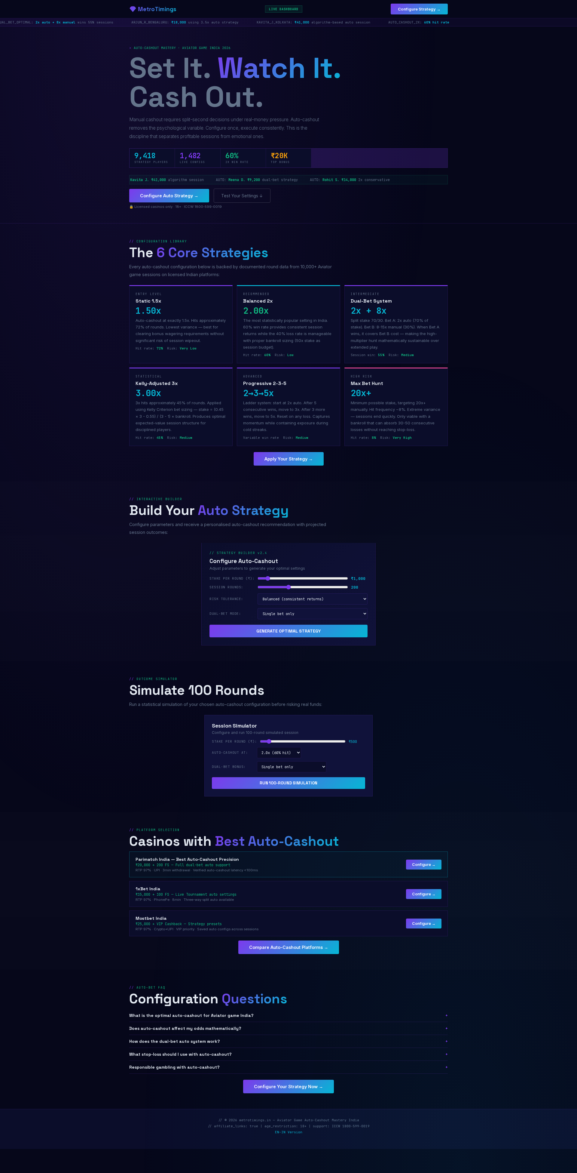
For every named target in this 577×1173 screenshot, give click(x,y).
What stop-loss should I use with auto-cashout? (288, 1054)
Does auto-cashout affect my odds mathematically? (288, 1028)
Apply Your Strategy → (288, 458)
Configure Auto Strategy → (169, 195)
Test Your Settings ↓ (242, 195)
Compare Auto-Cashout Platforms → (288, 947)
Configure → (423, 864)
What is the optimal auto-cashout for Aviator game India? (288, 1015)
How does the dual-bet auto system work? (288, 1041)
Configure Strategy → (419, 9)
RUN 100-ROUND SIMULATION (288, 783)
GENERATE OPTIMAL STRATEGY (288, 631)
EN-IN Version (288, 1132)
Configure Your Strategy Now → (288, 1086)
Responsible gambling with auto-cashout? (288, 1067)
